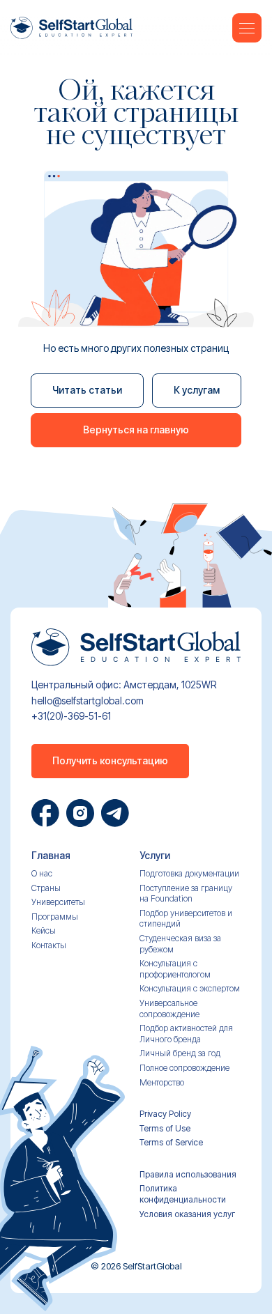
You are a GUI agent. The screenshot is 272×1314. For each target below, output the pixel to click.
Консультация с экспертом (189, 988)
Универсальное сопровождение (169, 1008)
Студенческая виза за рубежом (180, 943)
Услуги (154, 855)
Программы (54, 916)
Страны (46, 888)
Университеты (58, 902)
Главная (50, 855)
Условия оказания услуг (187, 1214)
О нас (41, 873)
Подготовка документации (189, 873)
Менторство (161, 1082)
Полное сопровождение (184, 1067)
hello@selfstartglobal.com (87, 700)
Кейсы (43, 930)
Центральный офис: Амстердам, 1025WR (123, 684)
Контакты (48, 945)
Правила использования (187, 1174)
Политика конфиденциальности (182, 1194)
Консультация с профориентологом (175, 969)
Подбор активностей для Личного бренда (186, 1033)
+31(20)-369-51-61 (71, 716)
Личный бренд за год (179, 1053)
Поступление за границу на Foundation (185, 893)
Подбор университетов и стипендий (185, 918)
